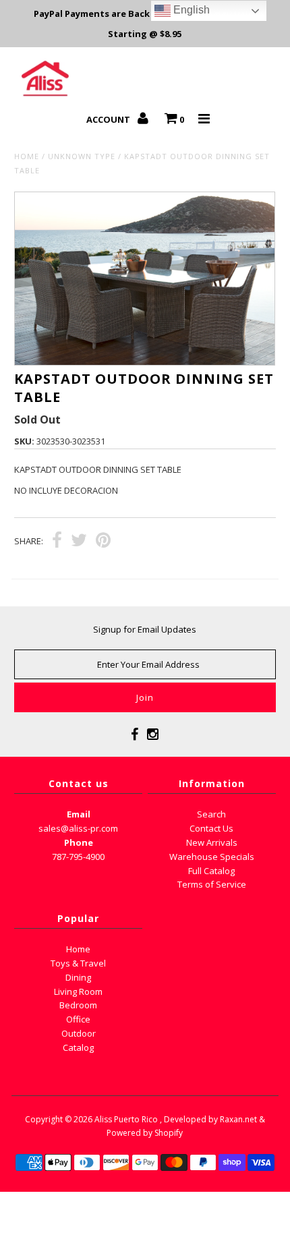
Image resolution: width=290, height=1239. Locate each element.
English (190, 10)
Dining (78, 977)
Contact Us (211, 828)
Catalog (78, 1047)
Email (78, 814)
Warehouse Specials (211, 857)
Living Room (78, 991)
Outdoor (78, 1033)
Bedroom (78, 1005)
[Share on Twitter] (79, 541)
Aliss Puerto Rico (126, 1119)
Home (26, 156)
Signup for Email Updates (144, 629)
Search (211, 814)
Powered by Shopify (145, 1133)
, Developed (183, 1119)
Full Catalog (211, 871)
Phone (78, 842)
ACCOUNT (109, 119)
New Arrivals (211, 842)
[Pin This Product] (103, 541)
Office (78, 1019)
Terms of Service (211, 884)
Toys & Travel (78, 963)
